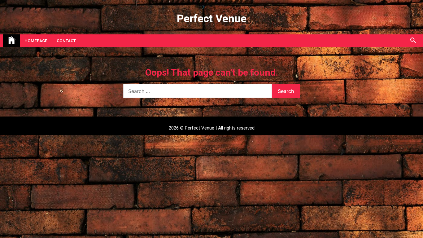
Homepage (35, 40)
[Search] (413, 40)
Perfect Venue (211, 18)
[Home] (11, 40)
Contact (66, 40)
